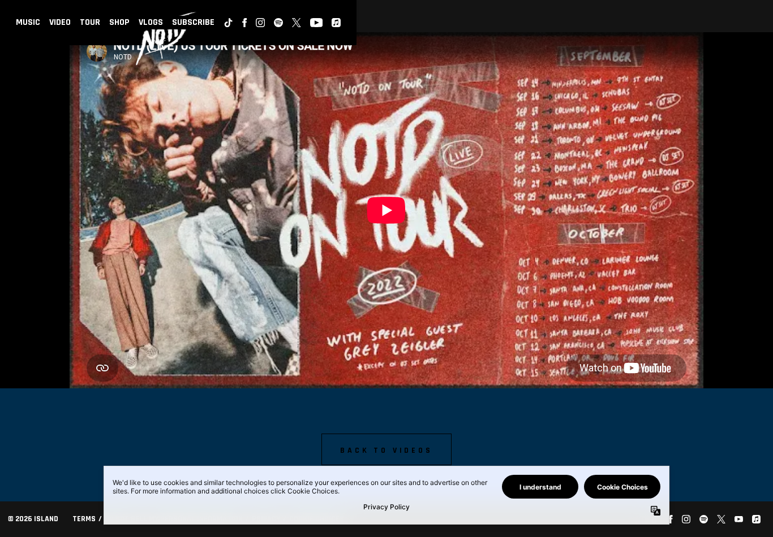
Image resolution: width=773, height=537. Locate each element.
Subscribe (193, 22)
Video (60, 22)
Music (28, 22)
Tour (90, 22)
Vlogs (151, 22)
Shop (119, 22)
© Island (33, 519)
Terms (84, 519)
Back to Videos (386, 450)
